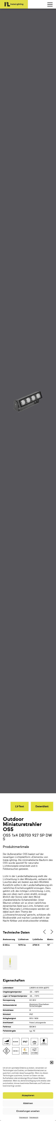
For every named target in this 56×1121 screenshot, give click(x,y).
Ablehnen (28, 1103)
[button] (51, 1062)
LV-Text (19, 806)
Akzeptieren (28, 1095)
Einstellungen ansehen (28, 1111)
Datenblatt (42, 806)
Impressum (23, 1117)
